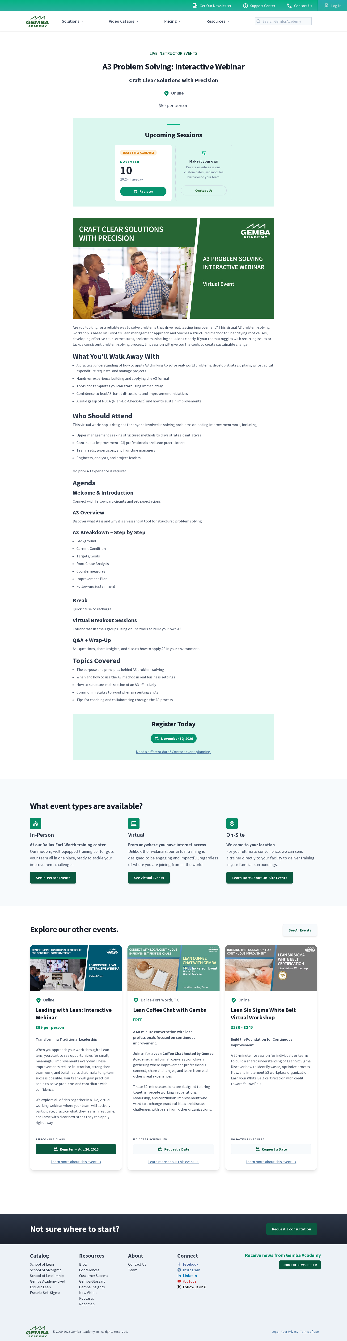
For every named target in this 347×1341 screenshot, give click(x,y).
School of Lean (42, 1264)
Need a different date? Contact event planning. (173, 751)
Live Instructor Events (174, 53)
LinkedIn (190, 1275)
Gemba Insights (92, 1287)
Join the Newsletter (300, 1265)
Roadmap (87, 1304)
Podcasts (86, 1298)
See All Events (300, 930)
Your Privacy (289, 1331)
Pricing (170, 21)
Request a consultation (291, 1229)
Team (132, 1270)
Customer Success (93, 1275)
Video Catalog (122, 21)
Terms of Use (309, 1331)
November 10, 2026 (177, 738)
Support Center (262, 5)
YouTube (189, 1281)
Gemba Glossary (92, 1281)
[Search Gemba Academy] (259, 21)
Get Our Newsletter (215, 5)
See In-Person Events (53, 877)
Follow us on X (194, 1287)
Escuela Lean (40, 1287)
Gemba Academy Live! (47, 1281)
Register (146, 191)
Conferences (89, 1270)
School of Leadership (47, 1275)
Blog (83, 1264)
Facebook (190, 1264)
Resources (216, 21)
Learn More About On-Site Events (259, 877)
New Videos (88, 1292)
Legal (275, 1331)
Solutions (70, 21)
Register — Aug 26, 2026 (79, 1149)
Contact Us (303, 5)
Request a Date (176, 1149)
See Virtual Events (149, 877)
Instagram (191, 1270)
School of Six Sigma (45, 1270)
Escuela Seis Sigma (45, 1292)
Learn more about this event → (76, 1161)
